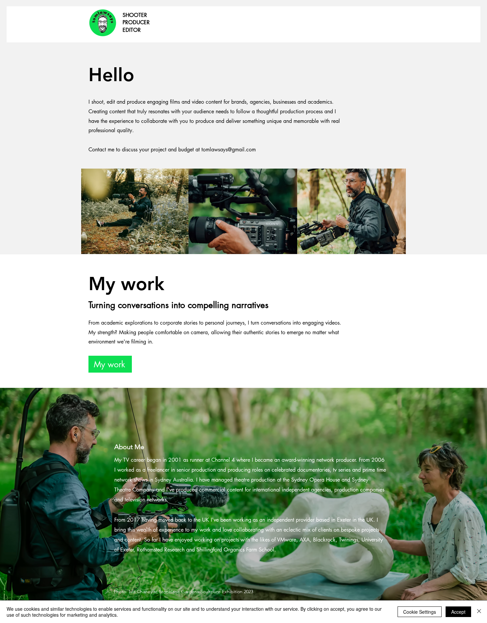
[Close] (479, 612)
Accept (458, 611)
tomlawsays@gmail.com (228, 149)
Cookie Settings (419, 611)
